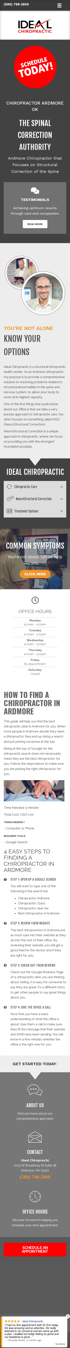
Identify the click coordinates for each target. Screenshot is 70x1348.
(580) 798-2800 (16, 4)
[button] (35, 224)
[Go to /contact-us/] (35, 1144)
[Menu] (35, 1342)
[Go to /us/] (35, 1103)
